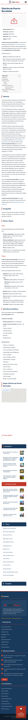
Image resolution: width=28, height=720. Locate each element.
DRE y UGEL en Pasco (8, 538)
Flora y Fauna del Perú (6, 626)
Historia (5, 77)
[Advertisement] (14, 418)
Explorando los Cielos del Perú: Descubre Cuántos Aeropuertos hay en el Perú (10, 490)
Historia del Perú (4, 691)
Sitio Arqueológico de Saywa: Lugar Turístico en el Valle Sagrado (10, 477)
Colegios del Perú (5, 642)
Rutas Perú (3, 637)
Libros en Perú (4, 644)
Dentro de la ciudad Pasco (9, 531)
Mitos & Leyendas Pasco (8, 561)
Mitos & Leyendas (5, 708)
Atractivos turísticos (8, 85)
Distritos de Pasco (7, 568)
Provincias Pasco (7, 565)
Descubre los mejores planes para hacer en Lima (10, 515)
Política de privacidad (16, 618)
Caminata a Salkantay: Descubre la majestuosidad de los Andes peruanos (10, 497)
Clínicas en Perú (4, 632)
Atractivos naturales (10, 86)
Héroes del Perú (4, 696)
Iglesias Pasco (6, 549)
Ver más (4, 679)
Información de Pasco (8, 552)
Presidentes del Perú (5, 703)
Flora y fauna (6, 80)
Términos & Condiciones (6, 618)
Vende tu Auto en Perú (6, 639)
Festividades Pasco (7, 545)
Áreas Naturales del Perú (6, 629)
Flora (6, 82)
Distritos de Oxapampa (8, 575)
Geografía (5, 79)
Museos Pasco (6, 558)
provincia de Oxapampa (19, 44)
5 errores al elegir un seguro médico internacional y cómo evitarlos (10, 465)
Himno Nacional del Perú (6, 688)
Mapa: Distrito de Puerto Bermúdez (9, 90)
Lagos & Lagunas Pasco (8, 555)
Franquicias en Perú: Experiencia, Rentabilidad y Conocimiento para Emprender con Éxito (11, 459)
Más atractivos (9, 88)
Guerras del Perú (5, 693)
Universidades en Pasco (8, 542)
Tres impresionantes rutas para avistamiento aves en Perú (10, 509)
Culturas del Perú (5, 701)
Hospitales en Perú (5, 634)
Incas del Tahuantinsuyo (6, 698)
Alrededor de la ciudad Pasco (9, 528)
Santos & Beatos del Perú (6, 706)
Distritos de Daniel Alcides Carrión (10, 572)
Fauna (6, 83)
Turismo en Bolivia (5, 647)
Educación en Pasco (7, 535)
